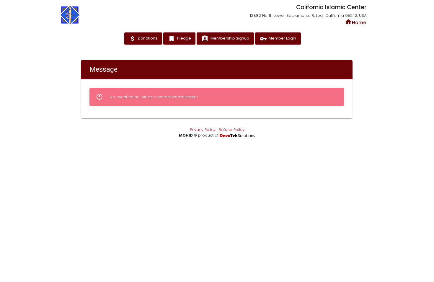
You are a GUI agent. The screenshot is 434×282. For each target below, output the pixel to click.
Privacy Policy (203, 129)
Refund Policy (231, 129)
